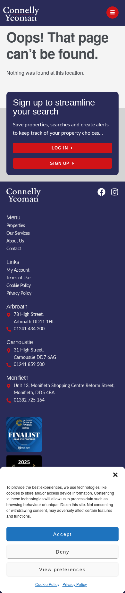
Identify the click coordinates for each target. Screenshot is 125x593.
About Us (15, 241)
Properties (15, 226)
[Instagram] (115, 192)
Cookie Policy (47, 584)
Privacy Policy (75, 584)
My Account (17, 270)
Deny (63, 552)
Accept (62, 534)
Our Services (17, 233)
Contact (13, 249)
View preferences (62, 569)
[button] (115, 474)
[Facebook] (101, 192)
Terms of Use (18, 278)
